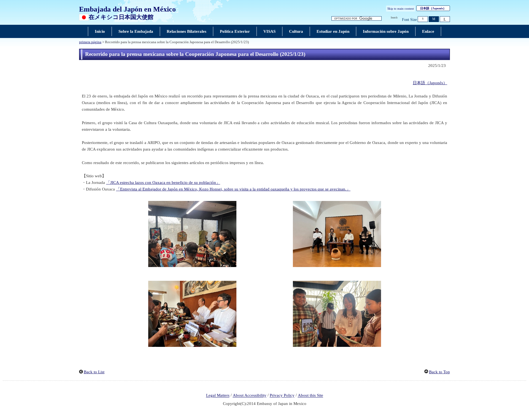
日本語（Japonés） (430, 83)
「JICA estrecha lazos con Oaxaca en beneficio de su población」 (163, 182)
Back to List (94, 372)
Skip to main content (400, 8)
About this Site (310, 395)
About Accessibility (249, 395)
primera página (90, 42)
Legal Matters (218, 395)
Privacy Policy (282, 395)
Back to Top (439, 372)
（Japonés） (433, 8)
